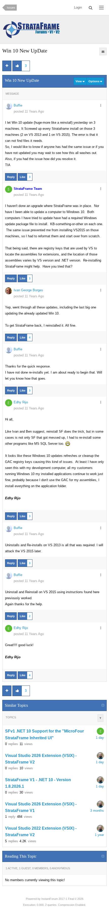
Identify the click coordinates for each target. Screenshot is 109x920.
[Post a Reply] (6, 66)
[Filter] (100, 718)
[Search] (90, 7)
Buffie (18, 105)
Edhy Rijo (21, 402)
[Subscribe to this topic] (103, 51)
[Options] (100, 105)
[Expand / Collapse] (103, 705)
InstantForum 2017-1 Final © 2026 (62, 898)
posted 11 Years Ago (29, 111)
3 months (97, 810)
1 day (100, 738)
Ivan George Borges (28, 290)
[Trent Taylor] (100, 755)
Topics (11, 717)
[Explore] (101, 7)
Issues (11, 7)
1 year (99, 835)
